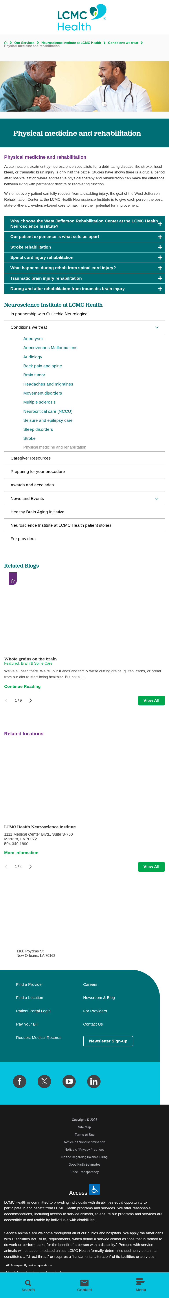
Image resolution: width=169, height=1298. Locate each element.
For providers (23, 538)
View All (151, 700)
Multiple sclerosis (39, 402)
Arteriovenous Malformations (50, 347)
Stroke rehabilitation (30, 247)
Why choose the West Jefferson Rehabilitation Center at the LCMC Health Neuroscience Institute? (84, 224)
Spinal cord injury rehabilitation (41, 257)
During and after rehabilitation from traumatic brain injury (67, 288)
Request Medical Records (38, 1038)
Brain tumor (34, 375)
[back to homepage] (5, 42)
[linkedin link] (93, 1081)
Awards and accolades (32, 485)
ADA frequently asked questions (29, 1265)
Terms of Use (85, 1135)
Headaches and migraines (48, 384)
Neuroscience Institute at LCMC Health (71, 43)
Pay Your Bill (27, 1024)
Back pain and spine (42, 366)
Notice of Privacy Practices (85, 1150)
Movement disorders (42, 393)
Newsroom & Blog (99, 998)
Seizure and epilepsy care (48, 420)
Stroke (29, 438)
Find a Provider (29, 985)
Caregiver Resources (31, 458)
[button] (156, 327)
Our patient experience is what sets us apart (54, 236)
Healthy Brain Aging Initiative (37, 512)
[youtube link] (69, 1081)
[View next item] (31, 701)
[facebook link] (19, 1081)
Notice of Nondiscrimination (84, 1142)
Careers (90, 985)
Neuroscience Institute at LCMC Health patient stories (61, 525)
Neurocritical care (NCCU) (47, 411)
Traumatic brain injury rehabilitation (46, 278)
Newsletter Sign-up (108, 1041)
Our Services (24, 43)
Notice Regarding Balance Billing (84, 1157)
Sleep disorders (38, 429)
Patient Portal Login (33, 1011)
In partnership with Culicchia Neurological (49, 314)
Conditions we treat (123, 43)
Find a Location (29, 998)
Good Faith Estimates (85, 1164)
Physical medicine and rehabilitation (54, 447)
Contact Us (93, 1024)
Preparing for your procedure (38, 471)
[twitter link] (44, 1081)
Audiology (32, 357)
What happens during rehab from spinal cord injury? (63, 267)
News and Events (27, 498)
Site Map (84, 1127)
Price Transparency (85, 1172)
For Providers (95, 1011)
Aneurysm (33, 338)
